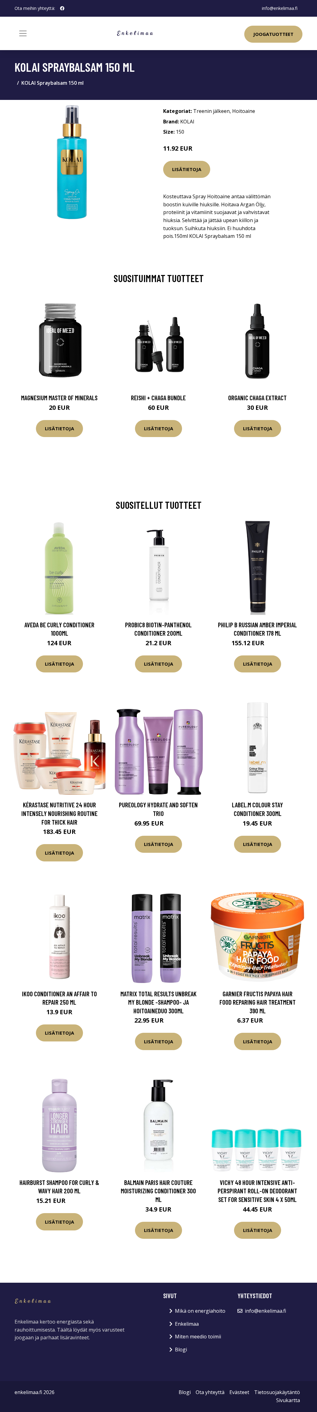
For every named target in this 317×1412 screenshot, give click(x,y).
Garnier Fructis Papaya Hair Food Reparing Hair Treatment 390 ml (257, 1002)
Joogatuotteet (273, 34)
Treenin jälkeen (211, 111)
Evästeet (239, 1392)
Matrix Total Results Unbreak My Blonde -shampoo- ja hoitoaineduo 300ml (158, 1002)
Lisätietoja (186, 169)
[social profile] (62, 8)
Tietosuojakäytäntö (277, 1392)
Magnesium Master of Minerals (59, 397)
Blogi (181, 1349)
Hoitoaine (243, 111)
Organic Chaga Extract (257, 397)
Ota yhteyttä (210, 1392)
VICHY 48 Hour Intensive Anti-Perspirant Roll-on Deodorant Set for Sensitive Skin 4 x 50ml (257, 1190)
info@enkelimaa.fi (279, 8)
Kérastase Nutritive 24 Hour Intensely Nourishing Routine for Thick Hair (59, 813)
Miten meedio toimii (198, 1336)
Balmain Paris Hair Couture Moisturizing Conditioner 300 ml (158, 1190)
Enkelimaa (187, 1323)
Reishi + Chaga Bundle (158, 397)
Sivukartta (288, 1400)
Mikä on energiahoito (200, 1310)
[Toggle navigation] (23, 33)
